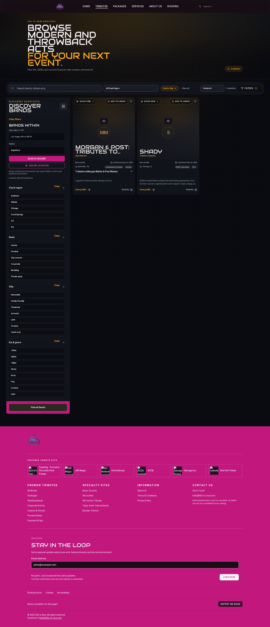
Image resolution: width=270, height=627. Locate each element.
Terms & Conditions (147, 495)
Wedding (15, 270)
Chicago (14, 208)
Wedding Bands (35, 500)
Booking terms (35, 592)
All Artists (32, 490)
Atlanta (14, 202)
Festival (14, 251)
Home (86, 6)
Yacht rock (16, 332)
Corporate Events (36, 505)
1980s (13, 363)
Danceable (15, 295)
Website (125, 190)
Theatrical (15, 307)
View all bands (38, 407)
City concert (16, 258)
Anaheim (15, 196)
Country (14, 326)
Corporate (15, 264)
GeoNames (28, 178)
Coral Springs (17, 214)
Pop (13, 382)
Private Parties (35, 515)
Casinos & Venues (36, 510)
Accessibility (63, 592)
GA (12, 227)
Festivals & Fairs (35, 520)
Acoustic (15, 313)
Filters (251, 88)
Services (138, 6)
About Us (155, 6)
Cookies (49, 592)
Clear (57, 186)
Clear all (185, 88)
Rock (13, 375)
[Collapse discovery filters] (63, 106)
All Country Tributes (92, 500)
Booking (173, 6)
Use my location (39, 165)
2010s (13, 369)
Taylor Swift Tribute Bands (95, 505)
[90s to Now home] (60, 6)
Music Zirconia (89, 490)
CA (12, 221)
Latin (13, 320)
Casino (14, 245)
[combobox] (205, 6)
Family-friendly (17, 301)
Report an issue (230, 604)
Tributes (101, 6)
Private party (16, 276)
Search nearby (37, 158)
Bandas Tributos (90, 510)
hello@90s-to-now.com (203, 495)
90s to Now (87, 495)
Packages (119, 6)
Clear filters (15, 119)
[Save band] (131, 101)
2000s (13, 357)
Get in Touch (198, 490)
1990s (13, 350)
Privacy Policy (144, 500)
